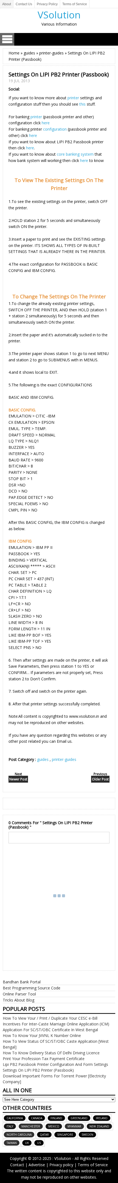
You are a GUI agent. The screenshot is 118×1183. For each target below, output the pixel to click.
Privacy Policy (47, 4)
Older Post (100, 779)
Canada (36, 1118)
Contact (17, 1164)
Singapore (65, 1135)
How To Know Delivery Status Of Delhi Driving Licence (51, 1052)
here (46, 122)
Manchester (30, 1126)
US (39, 1143)
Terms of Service (74, 4)
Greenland (79, 1118)
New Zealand (99, 1126)
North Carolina (19, 1135)
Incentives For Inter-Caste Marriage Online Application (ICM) (56, 1024)
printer (73, 97)
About (6, 4)
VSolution (59, 14)
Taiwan (12, 1143)
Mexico (53, 1126)
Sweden (87, 1135)
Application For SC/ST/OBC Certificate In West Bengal (50, 1029)
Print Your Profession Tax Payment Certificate (44, 1058)
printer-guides (64, 759)
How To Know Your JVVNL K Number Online (42, 1035)
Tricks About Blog (18, 1000)
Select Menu (7, 39)
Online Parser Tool (19, 994)
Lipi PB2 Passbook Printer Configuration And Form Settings (55, 1064)
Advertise (37, 1164)
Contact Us (24, 4)
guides (43, 759)
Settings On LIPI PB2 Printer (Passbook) (38, 1070)
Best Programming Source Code (31, 988)
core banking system (75, 154)
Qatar (44, 1135)
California (15, 1118)
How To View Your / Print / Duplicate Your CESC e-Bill (50, 1018)
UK (27, 1143)
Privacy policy (61, 1164)
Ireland (102, 1118)
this (82, 104)
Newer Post (18, 779)
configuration (55, 129)
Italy (10, 1126)
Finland (56, 1118)
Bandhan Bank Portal (22, 981)
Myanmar (74, 1126)
